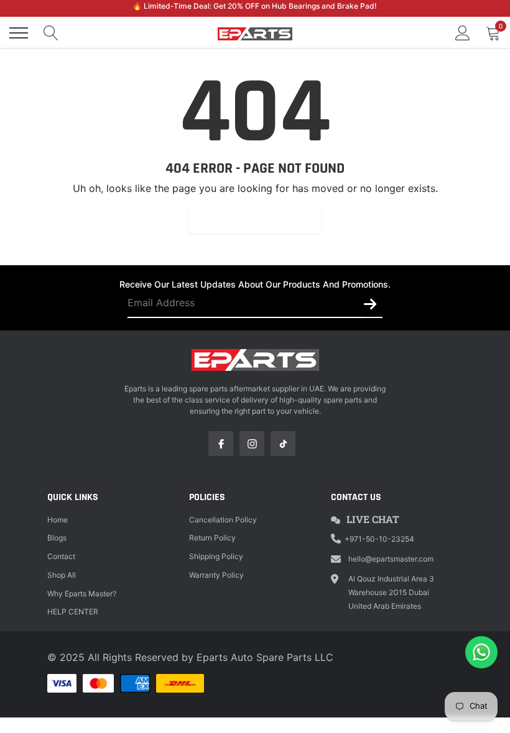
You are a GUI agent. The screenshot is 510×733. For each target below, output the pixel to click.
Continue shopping (255, 219)
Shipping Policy (216, 556)
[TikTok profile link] (283, 443)
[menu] (18, 33)
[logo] (255, 32)
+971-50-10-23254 (379, 539)
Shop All (61, 575)
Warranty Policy (216, 575)
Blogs (57, 537)
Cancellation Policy (223, 519)
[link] (220, 443)
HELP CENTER (72, 611)
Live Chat (372, 519)
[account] (462, 33)
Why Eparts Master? (81, 593)
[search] (51, 32)
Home (57, 519)
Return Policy (212, 537)
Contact (61, 556)
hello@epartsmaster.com (391, 558)
